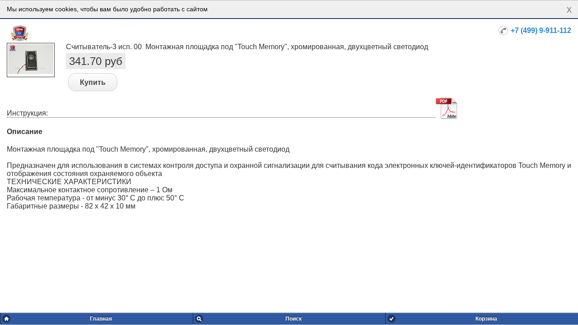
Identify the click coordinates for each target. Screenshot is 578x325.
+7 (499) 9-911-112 (541, 30)
